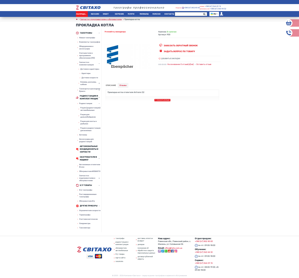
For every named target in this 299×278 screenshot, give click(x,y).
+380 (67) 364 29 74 (213, 6)
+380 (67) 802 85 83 (192, 8)
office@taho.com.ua (173, 248)
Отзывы (123, 85)
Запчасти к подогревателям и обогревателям (101, 19)
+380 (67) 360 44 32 (218, 9)
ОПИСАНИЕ (111, 85)
